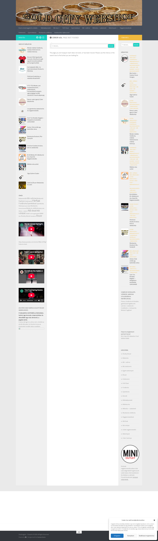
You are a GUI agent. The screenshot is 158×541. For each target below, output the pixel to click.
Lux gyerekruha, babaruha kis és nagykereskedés (35, 110)
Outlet (28, 213)
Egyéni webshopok (128, 371)
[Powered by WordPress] (25, 537)
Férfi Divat (66, 28)
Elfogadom (117, 536)
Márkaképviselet (46, 28)
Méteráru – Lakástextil (99, 28)
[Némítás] (39, 300)
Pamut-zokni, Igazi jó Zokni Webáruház (35, 100)
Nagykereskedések (125, 28)
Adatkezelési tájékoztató (62, 32)
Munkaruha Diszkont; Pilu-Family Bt (35, 137)
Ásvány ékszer (25, 216)
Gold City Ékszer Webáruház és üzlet (35, 184)
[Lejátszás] (21, 300)
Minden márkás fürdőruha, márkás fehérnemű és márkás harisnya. (35, 50)
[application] (31, 295)
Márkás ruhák (41, 208)
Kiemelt (25, 206)
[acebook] (37, 37)
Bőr (26, 198)
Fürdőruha (23, 203)
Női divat (56, 28)
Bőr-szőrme (31, 198)
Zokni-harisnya (134, 108)
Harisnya (21, 206)
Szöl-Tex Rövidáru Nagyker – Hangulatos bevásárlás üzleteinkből (35, 120)
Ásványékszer (33, 216)
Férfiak (36, 201)
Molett (29, 206)
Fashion (22, 201)
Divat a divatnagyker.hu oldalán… (28, 28)
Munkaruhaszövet (22, 208)
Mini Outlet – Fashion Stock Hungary (134, 75)
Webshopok (112, 28)
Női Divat (132, 67)
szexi (41, 213)
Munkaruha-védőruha (45, 32)
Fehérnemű (22, 32)
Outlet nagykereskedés (34, 213)
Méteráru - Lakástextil (23, 211)
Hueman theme (41, 537)
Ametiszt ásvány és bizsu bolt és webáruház (35, 147)
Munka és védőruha (32, 208)
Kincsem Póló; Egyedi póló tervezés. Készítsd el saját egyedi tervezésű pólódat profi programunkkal (35, 60)
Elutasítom (130, 536)
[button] (154, 520)
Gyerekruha (40, 203)
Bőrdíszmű (40, 198)
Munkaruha (34, 206)
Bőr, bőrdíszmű (134, 175)
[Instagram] (43, 37)
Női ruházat (126, 425)
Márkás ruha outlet (33, 164)
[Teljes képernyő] (42, 300)
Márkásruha (134, 63)
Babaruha (21, 198)
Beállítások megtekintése (146, 536)
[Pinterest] (40, 37)
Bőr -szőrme (86, 28)
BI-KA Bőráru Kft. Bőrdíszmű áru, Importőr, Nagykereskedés (134, 197)
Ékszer (39, 215)
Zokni (20, 216)
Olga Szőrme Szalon (33, 173)
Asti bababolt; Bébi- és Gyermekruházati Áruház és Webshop (35, 69)
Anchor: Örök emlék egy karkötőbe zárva (34, 128)
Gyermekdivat (75, 28)
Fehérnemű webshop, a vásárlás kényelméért (34, 77)
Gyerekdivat (31, 203)
